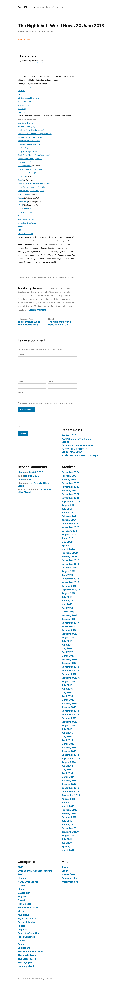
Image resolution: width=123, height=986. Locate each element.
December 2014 (70, 755)
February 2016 (69, 703)
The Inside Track (27, 955)
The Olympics (25, 962)
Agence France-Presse (26, 219)
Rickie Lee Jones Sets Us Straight (80, 455)
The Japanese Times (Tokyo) (29, 173)
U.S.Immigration (24, 87)
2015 (20, 867)
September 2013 (71, 795)
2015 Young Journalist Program (35, 870)
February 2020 (70, 553)
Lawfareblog (23, 201)
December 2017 (70, 622)
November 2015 (70, 714)
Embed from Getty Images (24, 42)
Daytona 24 (24, 892)
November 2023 (70, 486)
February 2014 (69, 780)
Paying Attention (27, 922)
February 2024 (70, 475)
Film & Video (24, 903)
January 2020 (69, 556)
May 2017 (67, 648)
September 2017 (71, 633)
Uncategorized (26, 966)
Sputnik (21, 180)
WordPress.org (70, 881)
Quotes (22, 940)
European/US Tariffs (26, 101)
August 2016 (69, 681)
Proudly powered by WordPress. (41, 979)
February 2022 (70, 490)
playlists (22, 929)
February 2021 (69, 516)
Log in (65, 870)
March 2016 (68, 699)
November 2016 (70, 670)
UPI (19, 230)
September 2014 (71, 758)
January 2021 (69, 520)
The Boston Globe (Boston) (29, 144)
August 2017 (68, 637)
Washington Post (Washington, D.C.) (32, 137)
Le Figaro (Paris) (24, 162)
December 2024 (70, 472)
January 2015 (69, 751)
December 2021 (70, 494)
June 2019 (67, 575)
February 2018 (69, 615)
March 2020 (68, 549)
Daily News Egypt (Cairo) (28, 151)
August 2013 (69, 799)
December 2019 (70, 560)
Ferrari (21, 900)
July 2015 (67, 729)
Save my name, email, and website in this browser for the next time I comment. (46, 403)
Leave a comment (47, 31)
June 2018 (67, 600)
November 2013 (70, 791)
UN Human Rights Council (28, 98)
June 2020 (67, 538)
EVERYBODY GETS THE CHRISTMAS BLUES (74, 450)
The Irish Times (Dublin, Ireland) (31, 130)
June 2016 (67, 688)
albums (22, 878)
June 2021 (67, 512)
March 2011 (68, 850)
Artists (21, 885)
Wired (20, 205)
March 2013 (68, 806)
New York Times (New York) (29, 140)
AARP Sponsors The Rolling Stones (76, 440)
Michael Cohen (24, 105)
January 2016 (69, 707)
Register (66, 867)
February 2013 (69, 810)
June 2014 (67, 766)
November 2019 (70, 564)
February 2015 (69, 747)
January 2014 (69, 784)
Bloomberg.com (24, 165)
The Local (22, 176)
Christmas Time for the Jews (77, 445)
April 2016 (67, 696)
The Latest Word (27, 958)
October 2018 (69, 586)
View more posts (37, 309)
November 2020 (70, 527)
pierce (22, 31)
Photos (21, 925)
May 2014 (67, 769)
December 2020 (70, 523)
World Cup (22, 108)
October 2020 (69, 531)
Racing (21, 944)
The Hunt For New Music (31, 951)
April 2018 (67, 608)
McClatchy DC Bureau (27, 223)
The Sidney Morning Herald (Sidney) (32, 187)
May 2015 (67, 736)
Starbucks (22, 112)
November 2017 (70, 626)
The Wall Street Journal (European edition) (35, 133)
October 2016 (69, 674)
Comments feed (70, 878)
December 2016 (70, 666)
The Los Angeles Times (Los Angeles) (33, 148)
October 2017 (69, 630)
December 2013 (70, 788)
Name (20, 382)
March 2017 (68, 655)
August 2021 (69, 505)
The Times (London (25, 123)
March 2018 (68, 611)
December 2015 (70, 710)
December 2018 (70, 578)
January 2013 (69, 813)
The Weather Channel (26, 208)
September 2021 (71, 501)
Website (20, 392)
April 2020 (67, 545)
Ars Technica (23, 216)
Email (50, 382)
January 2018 (69, 619)
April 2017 (67, 652)
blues (21, 889)
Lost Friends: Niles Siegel (33, 484)
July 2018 (67, 597)
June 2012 (67, 824)
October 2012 (69, 817)
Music (21, 911)
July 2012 (67, 821)
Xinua (20, 226)
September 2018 (71, 589)
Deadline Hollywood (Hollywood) (31, 190)
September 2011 (70, 832)
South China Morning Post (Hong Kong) (34, 155)
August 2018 (69, 593)
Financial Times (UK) (26, 126)
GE (19, 94)
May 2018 (67, 604)
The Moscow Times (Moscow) (30, 158)
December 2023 (70, 483)
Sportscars (24, 947)
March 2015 (68, 743)
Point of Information (28, 933)
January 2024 (69, 479)
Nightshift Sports (27, 918)
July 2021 (67, 509)
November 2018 (70, 582)
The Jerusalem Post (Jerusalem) (30, 169)
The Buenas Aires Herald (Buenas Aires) (34, 183)
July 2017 (67, 641)
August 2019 (69, 571)
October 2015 (69, 718)
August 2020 (69, 534)
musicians (23, 914)
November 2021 (70, 498)
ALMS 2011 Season (28, 881)
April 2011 (67, 846)
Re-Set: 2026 (69, 435)
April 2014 (67, 773)
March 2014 (68, 777)
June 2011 (67, 843)
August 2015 (69, 725)
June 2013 (67, 802)
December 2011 (70, 828)
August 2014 (69, 762)
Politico (21, 198)
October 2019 (69, 567)
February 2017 (69, 659)
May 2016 (67, 692)
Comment (21, 355)
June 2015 (67, 732)
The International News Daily (64, 277)
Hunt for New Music (28, 907)
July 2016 (67, 685)
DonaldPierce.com (27, 7)
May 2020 (67, 542)
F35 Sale (21, 90)
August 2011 (68, 835)
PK (29, 479)
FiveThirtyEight (24, 194)
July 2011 (67, 839)
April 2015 (67, 740)
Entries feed (68, 874)
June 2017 (67, 644)
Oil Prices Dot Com (25, 233)
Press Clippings (45, 277)
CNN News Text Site (26, 212)
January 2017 (69, 663)
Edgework (23, 896)
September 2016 (71, 677)
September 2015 (71, 721)
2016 (20, 874)
